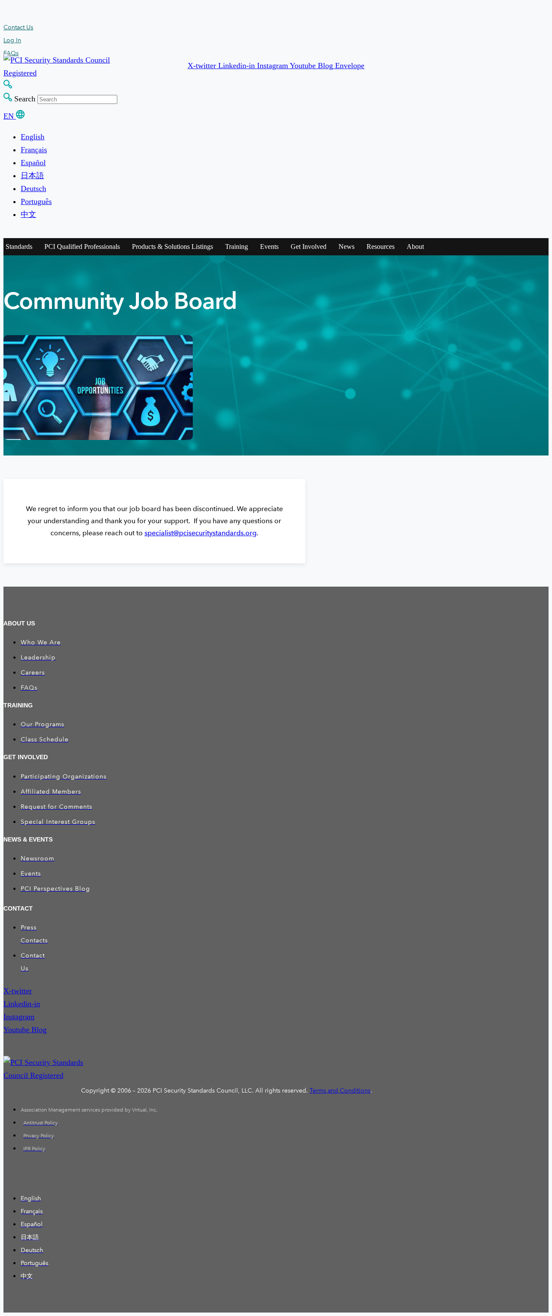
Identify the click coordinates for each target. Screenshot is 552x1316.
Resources (381, 246)
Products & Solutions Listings (172, 246)
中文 (28, 214)
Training (236, 246)
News (346, 246)
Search (24, 98)
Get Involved (308, 246)
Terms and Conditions (340, 1090)
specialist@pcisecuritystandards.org (200, 533)
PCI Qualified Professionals (82, 246)
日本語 (32, 175)
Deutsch (33, 188)
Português (36, 201)
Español (33, 162)
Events (269, 246)
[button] (203, 65)
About (415, 246)
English (32, 136)
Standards (19, 246)
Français (34, 149)
